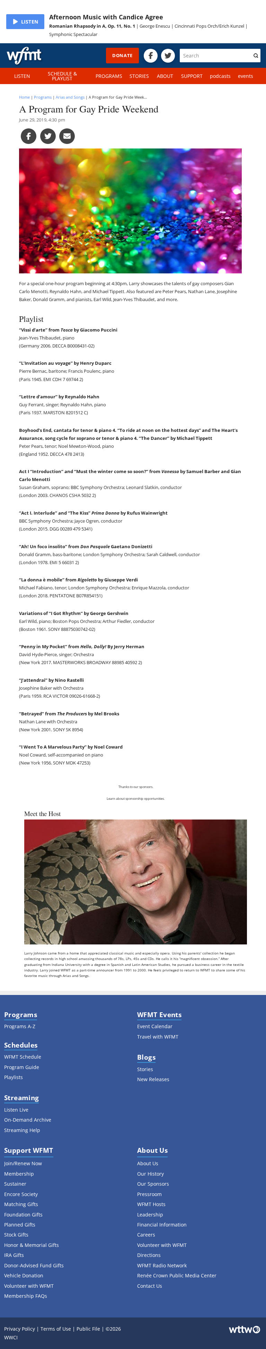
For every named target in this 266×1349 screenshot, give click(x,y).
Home (24, 97)
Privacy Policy (19, 1328)
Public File (88, 1328)
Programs (43, 97)
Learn (111, 799)
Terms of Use (56, 1328)
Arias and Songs (70, 97)
